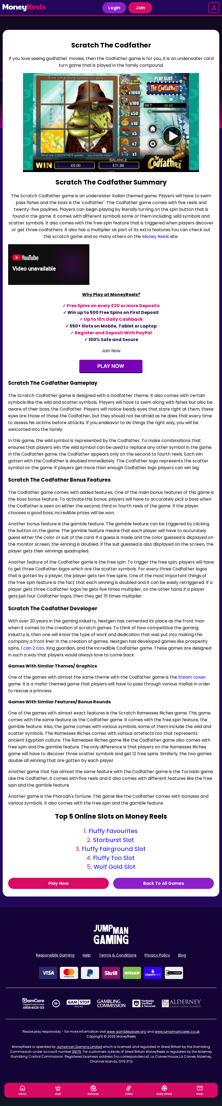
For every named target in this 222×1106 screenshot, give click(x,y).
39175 (76, 1051)
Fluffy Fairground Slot (114, 849)
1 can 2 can (32, 648)
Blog (182, 955)
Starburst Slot (113, 840)
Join (140, 8)
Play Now (58, 883)
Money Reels (155, 236)
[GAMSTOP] (79, 1003)
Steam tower (192, 677)
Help (87, 955)
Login (114, 8)
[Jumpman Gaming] (111, 942)
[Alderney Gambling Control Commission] (181, 1003)
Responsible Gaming (55, 955)
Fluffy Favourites (113, 831)
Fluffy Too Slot (114, 858)
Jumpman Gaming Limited (79, 1046)
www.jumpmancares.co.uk (177, 1031)
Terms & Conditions (117, 955)
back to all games (163, 883)
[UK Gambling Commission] (111, 1003)
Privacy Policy (157, 955)
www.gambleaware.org (126, 1031)
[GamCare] (33, 1003)
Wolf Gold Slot (114, 867)
